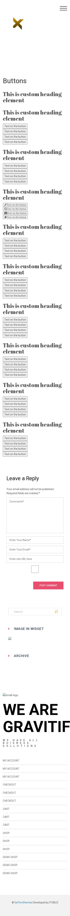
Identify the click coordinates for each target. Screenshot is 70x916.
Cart (6, 808)
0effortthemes (23, 902)
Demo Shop (10, 857)
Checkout (9, 784)
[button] (63, 9)
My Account (11, 760)
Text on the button (15, 126)
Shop (6, 833)
